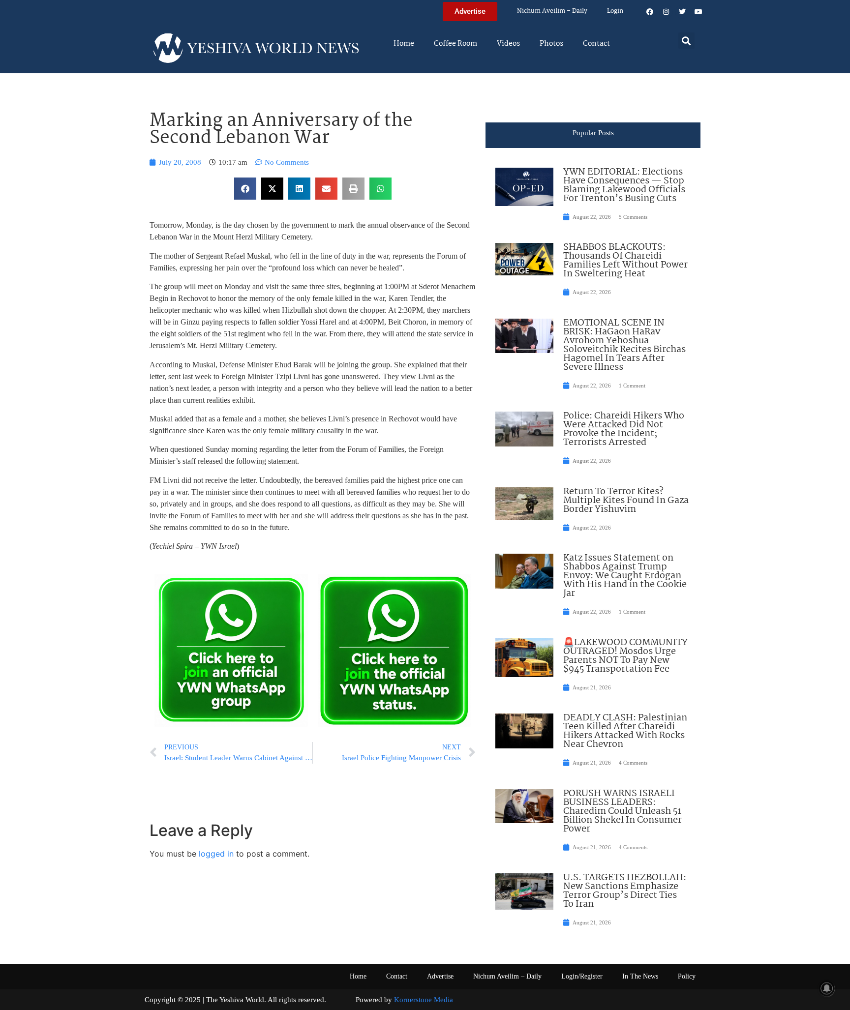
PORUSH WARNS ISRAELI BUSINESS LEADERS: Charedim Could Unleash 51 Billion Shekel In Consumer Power (622, 811)
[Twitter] (682, 12)
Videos (508, 44)
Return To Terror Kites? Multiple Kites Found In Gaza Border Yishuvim (626, 500)
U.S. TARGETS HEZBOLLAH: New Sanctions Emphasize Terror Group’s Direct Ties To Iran (624, 891)
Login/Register (582, 976)
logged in (216, 854)
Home (404, 44)
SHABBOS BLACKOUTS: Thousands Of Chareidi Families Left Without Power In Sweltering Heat (625, 260)
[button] (686, 40)
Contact (596, 44)
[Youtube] (698, 12)
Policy (687, 976)
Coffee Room (455, 44)
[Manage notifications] (827, 988)
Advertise (440, 976)
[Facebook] (650, 12)
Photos (551, 44)
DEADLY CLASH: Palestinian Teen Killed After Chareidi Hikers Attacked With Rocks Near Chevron (625, 731)
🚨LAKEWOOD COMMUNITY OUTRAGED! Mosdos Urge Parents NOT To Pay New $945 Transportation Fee (625, 656)
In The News (640, 976)
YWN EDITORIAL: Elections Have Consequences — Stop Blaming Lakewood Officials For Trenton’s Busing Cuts (624, 185)
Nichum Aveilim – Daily (552, 11)
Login (615, 11)
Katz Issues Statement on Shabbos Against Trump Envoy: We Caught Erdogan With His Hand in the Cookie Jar (625, 576)
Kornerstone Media (423, 1000)
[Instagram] (666, 12)
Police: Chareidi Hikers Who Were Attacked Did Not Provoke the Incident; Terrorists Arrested (623, 429)
